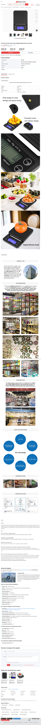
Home (2, 7)
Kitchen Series (22, 691)
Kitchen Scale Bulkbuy (23, 714)
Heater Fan (11, 608)
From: (5, 651)
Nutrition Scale (17, 705)
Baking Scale (11, 705)
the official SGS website (25, 569)
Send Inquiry (10, 52)
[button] (1, 1)
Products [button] (10, 4)
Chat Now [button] (31, 52)
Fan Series (12, 694)
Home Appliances (33, 691)
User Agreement (26, 722)
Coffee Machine (32, 608)
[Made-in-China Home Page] (21, 2)
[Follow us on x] (34, 718)
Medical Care (3, 691)
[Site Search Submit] (26, 4)
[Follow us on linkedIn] (29, 720)
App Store (4, 718)
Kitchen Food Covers (32, 712)
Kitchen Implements (16, 7)
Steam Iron (19, 609)
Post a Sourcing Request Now (29, 665)
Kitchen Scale (22, 7)
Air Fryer (14, 608)
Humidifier (2, 694)
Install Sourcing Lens (6, 720)
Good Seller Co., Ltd (6, 44)
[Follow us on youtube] (37, 718)
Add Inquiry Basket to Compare (20, 38)
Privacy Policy (36, 722)
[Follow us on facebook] (32, 718)
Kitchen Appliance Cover (5, 714)
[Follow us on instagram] (35, 718)
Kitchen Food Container (15, 712)
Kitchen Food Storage (24, 712)
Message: (5, 656)
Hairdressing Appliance (6, 609)
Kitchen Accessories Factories (6, 709)
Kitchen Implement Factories (26, 709)
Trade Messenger (17, 718)
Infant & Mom (13, 691)
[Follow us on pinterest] (38, 718)
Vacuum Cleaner (26, 608)
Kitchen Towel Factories (5, 712)
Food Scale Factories (16, 709)
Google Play (9, 718)
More (2, 716)
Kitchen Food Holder (14, 714)
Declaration (31, 722)
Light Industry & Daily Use (8, 7)
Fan (8, 608)
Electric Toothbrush (13, 609)
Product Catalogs (15, 689)
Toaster (17, 608)
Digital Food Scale (28, 7)
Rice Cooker (21, 608)
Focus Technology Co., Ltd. (13, 722)
